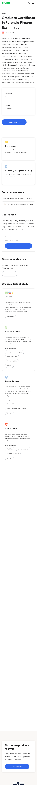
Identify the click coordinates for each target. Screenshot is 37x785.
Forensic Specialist (12, 361)
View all (8, 365)
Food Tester (10, 449)
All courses (10, 316)
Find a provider (14, 122)
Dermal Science (12, 381)
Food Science (11, 428)
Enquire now (18, 246)
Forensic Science (12, 331)
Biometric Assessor (12, 356)
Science (8, 297)
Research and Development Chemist (16, 408)
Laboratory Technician (13, 453)
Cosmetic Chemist (12, 404)
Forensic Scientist (9, 274)
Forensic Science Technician (14, 352)
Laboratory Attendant (23, 449)
